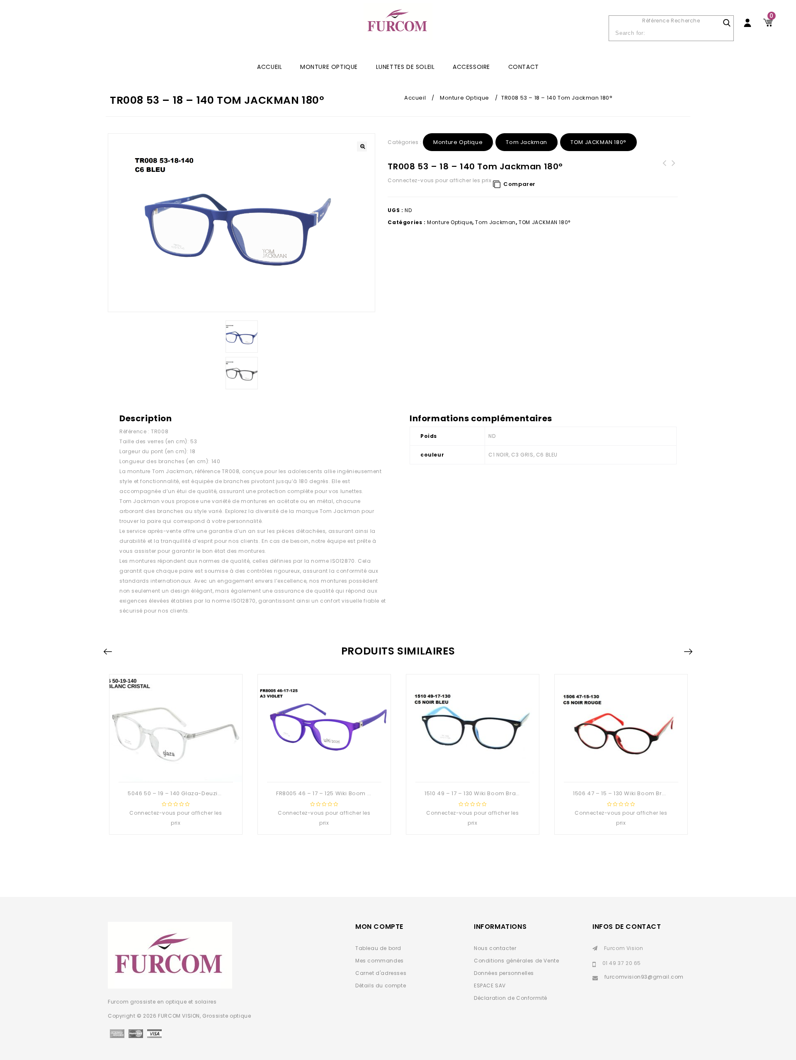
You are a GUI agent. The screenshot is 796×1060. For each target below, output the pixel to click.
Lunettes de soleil (405, 67)
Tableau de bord (378, 948)
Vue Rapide (175, 769)
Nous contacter (495, 948)
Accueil (415, 98)
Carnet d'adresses (380, 973)
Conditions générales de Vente (516, 960)
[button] (362, 146)
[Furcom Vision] (398, 25)
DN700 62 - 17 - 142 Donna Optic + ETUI (664, 173)
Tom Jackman (526, 142)
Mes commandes (379, 960)
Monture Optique (329, 67)
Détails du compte (380, 985)
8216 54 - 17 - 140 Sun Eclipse (673, 168)
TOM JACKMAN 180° (598, 142)
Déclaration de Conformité (510, 997)
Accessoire (471, 67)
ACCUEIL (269, 67)
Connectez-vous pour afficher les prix (439, 180)
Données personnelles (504, 973)
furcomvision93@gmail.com (644, 976)
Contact (523, 67)
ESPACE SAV (490, 985)
